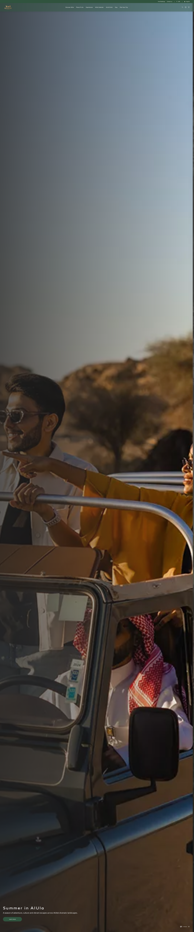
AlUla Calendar (99, 7)
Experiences (89, 7)
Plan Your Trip (124, 7)
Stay (116, 7)
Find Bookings (161, 1)
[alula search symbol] (182, 7)
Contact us (169, 1)
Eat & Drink (109, 7)
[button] (189, 7)
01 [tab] (181, 926)
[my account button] (185, 7)
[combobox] (176, 1)
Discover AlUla (69, 7)
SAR (179, 1)
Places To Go (79, 7)
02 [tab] (189, 926)
